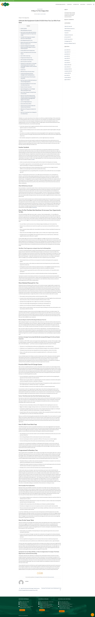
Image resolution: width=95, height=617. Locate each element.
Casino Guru (23, 69)
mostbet (32, 159)
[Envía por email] (40, 573)
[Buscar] (93, 4)
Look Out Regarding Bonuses (26, 101)
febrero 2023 (66, 64)
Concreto (69, 4)
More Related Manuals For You (26, 40)
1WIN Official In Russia (68, 28)
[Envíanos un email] (93, 0)
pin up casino (66, 37)
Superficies (76, 4)
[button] (92, 614)
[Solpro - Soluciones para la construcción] (7, 4)
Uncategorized (37, 577)
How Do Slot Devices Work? (26, 103)
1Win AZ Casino (67, 26)
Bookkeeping (66, 30)
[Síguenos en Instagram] (92, 0)
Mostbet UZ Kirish (68, 34)
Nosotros (82, 4)
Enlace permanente (51, 577)
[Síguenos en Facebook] (91, 0)
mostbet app (34, 207)
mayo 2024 (66, 51)
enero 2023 (66, 66)
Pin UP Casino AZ (67, 39)
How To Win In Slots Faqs (25, 55)
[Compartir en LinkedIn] (42, 573)
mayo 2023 (66, 58)
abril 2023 (66, 60)
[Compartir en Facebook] (38, 573)
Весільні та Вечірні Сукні (69, 43)
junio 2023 (66, 56)
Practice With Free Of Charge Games (28, 50)
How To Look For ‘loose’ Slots (26, 61)
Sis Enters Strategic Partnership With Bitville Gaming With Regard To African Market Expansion (28, 47)
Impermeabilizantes (60, 4)
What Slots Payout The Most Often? (27, 71)
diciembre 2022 (67, 68)
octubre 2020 (67, 77)
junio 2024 (66, 49)
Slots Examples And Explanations (27, 59)
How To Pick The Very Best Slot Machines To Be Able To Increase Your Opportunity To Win (28, 34)
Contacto (89, 4)
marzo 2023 (66, 62)
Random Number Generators (26, 86)
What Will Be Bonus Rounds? (26, 30)
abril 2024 (66, 54)
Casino (65, 32)
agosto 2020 (66, 79)
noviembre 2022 (67, 71)
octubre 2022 (67, 73)
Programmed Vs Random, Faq (26, 57)
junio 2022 (66, 75)
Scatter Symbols (24, 28)
